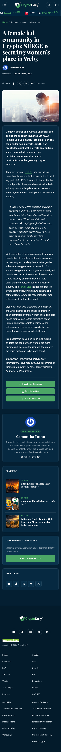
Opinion (35, 655)
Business (6, 694)
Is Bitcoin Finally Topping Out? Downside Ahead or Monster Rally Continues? (37, 522)
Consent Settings (40, 702)
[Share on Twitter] (20, 83)
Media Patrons (8, 722)
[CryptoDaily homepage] (27, 5)
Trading (5, 681)
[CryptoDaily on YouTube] (32, 83)
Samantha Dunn (30, 436)
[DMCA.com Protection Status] (11, 640)
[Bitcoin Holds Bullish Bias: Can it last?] (12, 504)
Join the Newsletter (30, 558)
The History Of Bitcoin (41, 709)
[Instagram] (24, 584)
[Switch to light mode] (56, 5)
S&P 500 (36, 694)
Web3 (34, 661)
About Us (6, 702)
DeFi (4, 668)
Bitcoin (5, 655)
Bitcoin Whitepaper (40, 715)
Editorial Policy (8, 728)
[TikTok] (16, 584)
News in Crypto (38, 741)
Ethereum (6, 661)
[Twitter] (38, 584)
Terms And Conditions (12, 709)
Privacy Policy (8, 715)
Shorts (35, 688)
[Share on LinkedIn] (26, 83)
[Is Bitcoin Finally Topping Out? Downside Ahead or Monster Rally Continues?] (12, 521)
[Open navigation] (5, 5)
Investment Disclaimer (42, 722)
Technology (7, 688)
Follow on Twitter (31, 457)
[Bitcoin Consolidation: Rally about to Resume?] (12, 486)
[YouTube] (9, 584)
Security (35, 668)
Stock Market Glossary (42, 735)
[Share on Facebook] (13, 83)
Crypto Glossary (39, 728)
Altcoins (6, 674)
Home (5, 22)
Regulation (37, 681)
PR (33, 674)
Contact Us (7, 735)
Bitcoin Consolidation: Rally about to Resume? (35, 485)
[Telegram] (31, 584)
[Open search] (49, 5)
